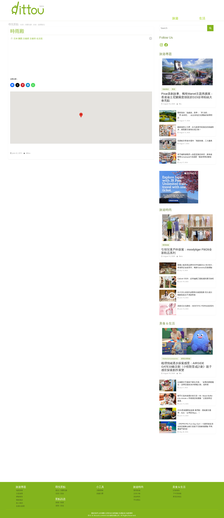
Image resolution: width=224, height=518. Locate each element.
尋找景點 (13, 24)
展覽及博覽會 (185, 359)
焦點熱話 (166, 89)
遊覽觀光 (41, 25)
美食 (35, 25)
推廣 (62, 502)
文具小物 (137, 493)
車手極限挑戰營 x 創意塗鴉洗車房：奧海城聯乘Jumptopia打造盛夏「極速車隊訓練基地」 (194, 156)
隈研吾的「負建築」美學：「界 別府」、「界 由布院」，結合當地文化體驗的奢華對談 (194, 115)
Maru (181, 256)
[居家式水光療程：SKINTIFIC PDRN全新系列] (167, 305)
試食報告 (176, 490)
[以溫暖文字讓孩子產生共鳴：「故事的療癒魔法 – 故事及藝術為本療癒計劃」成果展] (167, 381)
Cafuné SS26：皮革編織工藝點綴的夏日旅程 (195, 279)
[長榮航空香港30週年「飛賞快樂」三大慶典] (167, 139)
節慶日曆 (100, 493)
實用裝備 (166, 245)
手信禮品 (137, 500)
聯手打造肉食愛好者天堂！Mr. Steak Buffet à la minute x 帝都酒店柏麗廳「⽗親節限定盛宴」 (194, 398)
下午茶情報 (177, 493)
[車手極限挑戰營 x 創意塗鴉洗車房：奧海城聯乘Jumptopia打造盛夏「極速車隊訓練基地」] (167, 153)
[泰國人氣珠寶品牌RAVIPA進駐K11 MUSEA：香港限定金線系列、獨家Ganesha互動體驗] (167, 264)
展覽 (57, 505)
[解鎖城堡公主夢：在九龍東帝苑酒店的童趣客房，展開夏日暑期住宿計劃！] (167, 126)
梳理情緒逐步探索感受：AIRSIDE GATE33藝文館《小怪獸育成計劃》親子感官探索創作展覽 (186, 367)
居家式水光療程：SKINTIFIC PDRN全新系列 (195, 306)
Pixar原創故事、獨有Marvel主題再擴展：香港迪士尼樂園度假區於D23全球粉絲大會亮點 (187, 97)
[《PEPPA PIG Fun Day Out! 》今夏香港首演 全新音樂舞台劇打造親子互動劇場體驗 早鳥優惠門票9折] (167, 423)
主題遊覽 (19, 493)
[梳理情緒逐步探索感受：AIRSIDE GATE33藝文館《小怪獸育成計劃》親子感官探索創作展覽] (187, 329)
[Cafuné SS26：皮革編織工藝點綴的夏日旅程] (167, 277)
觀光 (57, 490)
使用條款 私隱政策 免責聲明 (122, 513)
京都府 (26, 38)
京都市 (33, 38)
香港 (173, 89)
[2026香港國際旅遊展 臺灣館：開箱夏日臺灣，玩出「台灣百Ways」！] (167, 409)
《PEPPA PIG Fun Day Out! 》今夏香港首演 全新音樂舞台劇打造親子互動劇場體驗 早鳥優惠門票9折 (195, 426)
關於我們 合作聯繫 (98, 513)
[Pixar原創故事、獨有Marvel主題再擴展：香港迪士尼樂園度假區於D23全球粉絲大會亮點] (187, 60)
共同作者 (108, 513)
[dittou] (27, 1)
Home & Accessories (170, 359)
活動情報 (100, 490)
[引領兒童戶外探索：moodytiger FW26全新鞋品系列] (187, 215)
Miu (180, 104)
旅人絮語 (19, 503)
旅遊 (175, 18)
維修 (57, 502)
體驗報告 (19, 496)
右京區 (39, 38)
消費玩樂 (28, 25)
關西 (20, 38)
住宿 (22, 25)
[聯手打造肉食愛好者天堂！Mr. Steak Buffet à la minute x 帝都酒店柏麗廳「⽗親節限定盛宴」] (167, 394)
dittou (28, 153)
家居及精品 (177, 496)
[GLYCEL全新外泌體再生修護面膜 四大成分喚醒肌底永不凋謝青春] (167, 291)
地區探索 (19, 490)
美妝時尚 (137, 496)
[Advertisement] (81, 58)
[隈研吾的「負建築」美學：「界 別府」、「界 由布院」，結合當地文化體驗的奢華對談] (167, 111)
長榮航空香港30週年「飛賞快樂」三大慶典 (194, 141)
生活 (202, 18)
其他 (62, 505)
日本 (16, 38)
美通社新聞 (20, 506)
